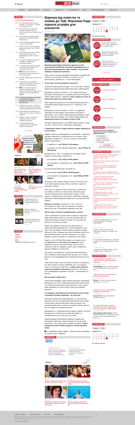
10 (117, 27)
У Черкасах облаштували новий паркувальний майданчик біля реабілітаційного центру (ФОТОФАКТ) (105, 178)
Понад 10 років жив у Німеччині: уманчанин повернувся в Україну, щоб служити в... (105, 231)
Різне (84, 10)
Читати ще (106, 72)
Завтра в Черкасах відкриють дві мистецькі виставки (31, 210)
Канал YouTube (107, 118)
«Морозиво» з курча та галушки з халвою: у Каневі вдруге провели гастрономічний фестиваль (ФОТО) (30, 107)
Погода (18, 231)
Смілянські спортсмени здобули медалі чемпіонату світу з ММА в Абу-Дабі (29, 48)
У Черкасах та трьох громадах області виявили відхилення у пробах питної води (106, 172)
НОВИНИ (18, 17)
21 (93, 31)
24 (101, 31)
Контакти (113, 10)
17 (109, 29)
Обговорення (99, 256)
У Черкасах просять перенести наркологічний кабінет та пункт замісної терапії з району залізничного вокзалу (105, 206)
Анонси (46, 10)
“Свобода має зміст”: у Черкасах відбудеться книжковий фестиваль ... (32, 200)
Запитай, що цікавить (106, 79)
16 (107, 29)
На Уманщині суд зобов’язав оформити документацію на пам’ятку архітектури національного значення (30, 31)
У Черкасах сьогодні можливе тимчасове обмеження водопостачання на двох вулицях (106, 200)
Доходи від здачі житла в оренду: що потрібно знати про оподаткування (110, 53)
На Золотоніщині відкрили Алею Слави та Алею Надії (29, 43)
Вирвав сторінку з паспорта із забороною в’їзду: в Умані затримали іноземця (28, 118)
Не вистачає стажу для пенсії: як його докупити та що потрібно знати (110, 44)
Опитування (98, 127)
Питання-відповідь (101, 40)
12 (96, 29)
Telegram (62, 333)
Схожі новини (99, 214)
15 (104, 29)
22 (96, 31)
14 (101, 29)
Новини (22, 10)
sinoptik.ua (32, 242)
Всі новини (28, 130)
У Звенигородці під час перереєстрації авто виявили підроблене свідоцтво (28, 124)
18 (112, 29)
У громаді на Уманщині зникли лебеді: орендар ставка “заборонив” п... (105, 250)
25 (104, 31)
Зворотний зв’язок (35, 414)
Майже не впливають (103, 140)
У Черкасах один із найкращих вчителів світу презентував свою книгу (105, 183)
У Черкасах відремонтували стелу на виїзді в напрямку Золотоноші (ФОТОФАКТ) (105, 221)
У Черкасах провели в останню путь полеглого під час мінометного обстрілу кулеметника (29, 100)
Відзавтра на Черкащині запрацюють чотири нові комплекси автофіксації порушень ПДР (105, 167)
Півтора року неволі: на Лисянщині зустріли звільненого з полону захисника (29, 73)
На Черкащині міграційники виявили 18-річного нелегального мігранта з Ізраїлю (77, 352)
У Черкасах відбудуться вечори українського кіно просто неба (32, 221)
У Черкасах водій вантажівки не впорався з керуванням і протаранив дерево (29, 61)
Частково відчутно (102, 138)
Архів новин (98, 17)
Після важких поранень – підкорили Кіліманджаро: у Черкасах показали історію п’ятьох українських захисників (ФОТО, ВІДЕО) (30, 91)
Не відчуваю (100, 142)
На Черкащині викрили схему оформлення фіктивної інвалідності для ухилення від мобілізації (105, 193)
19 (115, 29)
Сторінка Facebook (109, 90)
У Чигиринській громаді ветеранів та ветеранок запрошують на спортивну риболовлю (29, 67)
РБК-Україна (75, 79)
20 (117, 29)
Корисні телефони (20, 414)
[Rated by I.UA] (100, 416)
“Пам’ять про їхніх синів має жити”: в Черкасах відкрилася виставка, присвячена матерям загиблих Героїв (57, 352)
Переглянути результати (106, 147)
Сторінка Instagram (109, 108)
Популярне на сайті (101, 152)
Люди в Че (59, 10)
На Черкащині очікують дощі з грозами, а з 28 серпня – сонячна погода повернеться (29, 24)
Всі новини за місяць (98, 36)
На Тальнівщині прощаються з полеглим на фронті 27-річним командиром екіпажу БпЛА (106, 241)
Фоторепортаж (73, 10)
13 (99, 29)
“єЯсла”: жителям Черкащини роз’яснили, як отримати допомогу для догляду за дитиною (110, 63)
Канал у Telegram (108, 99)
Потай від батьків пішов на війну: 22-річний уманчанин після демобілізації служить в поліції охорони (29, 55)
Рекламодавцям (98, 10)
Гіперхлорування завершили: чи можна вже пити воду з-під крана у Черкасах (30, 113)
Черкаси (19, 4)
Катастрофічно (101, 136)
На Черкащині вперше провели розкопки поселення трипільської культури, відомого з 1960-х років (106, 156)
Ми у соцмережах (100, 84)
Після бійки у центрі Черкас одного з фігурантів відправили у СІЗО (104, 188)
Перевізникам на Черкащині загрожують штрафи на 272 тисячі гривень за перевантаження (30, 83)
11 (93, 29)
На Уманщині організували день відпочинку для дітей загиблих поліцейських (29, 38)
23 (99, 31)
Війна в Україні (34, 10)
